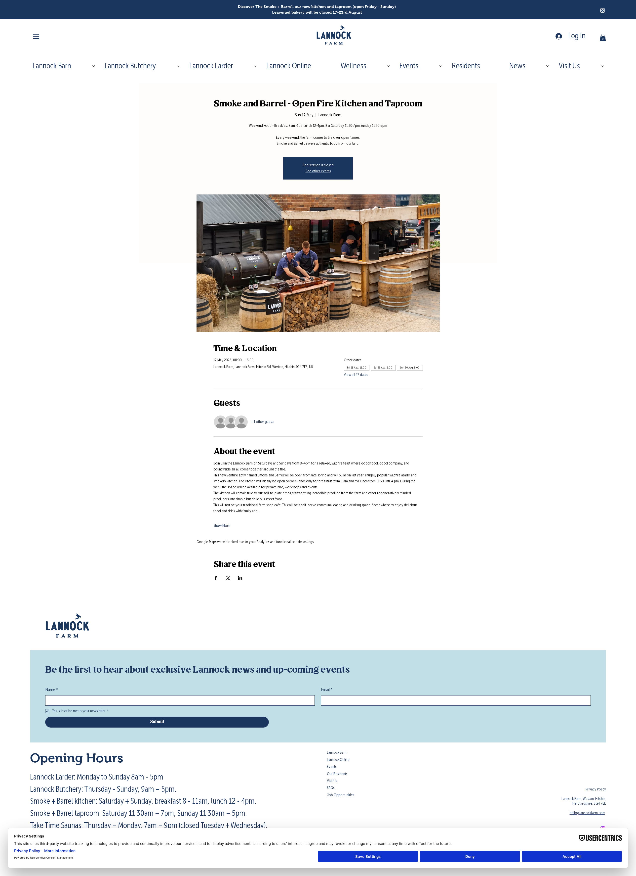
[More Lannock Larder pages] (255, 66)
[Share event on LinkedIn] (240, 578)
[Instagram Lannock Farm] (602, 10)
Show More (221, 526)
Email (326, 690)
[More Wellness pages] (388, 66)
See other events (318, 171)
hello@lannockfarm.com (587, 813)
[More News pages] (547, 66)
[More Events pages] (440, 66)
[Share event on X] (228, 578)
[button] (603, 37)
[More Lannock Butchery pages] (178, 66)
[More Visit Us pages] (602, 66)
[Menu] (36, 36)
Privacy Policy (596, 789)
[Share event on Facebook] (215, 578)
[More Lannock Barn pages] (93, 66)
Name (51, 690)
